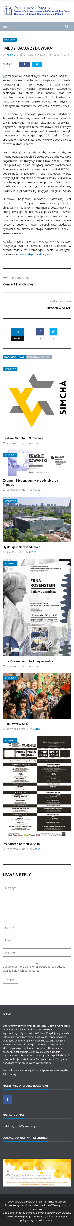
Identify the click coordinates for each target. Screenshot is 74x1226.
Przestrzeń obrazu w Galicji (22, 844)
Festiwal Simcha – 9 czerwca (23, 438)
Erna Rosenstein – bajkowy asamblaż (29, 661)
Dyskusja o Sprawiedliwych (22, 547)
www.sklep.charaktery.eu (35, 254)
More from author (38, 356)
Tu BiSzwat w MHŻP (17, 724)
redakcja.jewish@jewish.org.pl (20, 1126)
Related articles (14, 356)
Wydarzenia (9, 40)
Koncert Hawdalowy (18, 284)
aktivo (11, 54)
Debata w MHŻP (59, 308)
